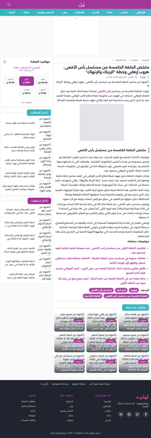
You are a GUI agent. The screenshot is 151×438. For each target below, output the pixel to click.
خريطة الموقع (79, 384)
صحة (33, 410)
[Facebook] (146, 414)
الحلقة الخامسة (92, 296)
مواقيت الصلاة (28, 401)
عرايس (124, 12)
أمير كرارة (121, 290)
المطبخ (80, 12)
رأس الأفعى (104, 91)
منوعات (31, 415)
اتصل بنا (44, 384)
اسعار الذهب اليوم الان (99, 384)
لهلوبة (134, 290)
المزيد (11, 12)
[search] (9, 4)
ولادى (95, 12)
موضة (70, 420)
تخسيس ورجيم (46, 12)
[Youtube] (121, 414)
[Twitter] (137, 414)
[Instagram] (129, 414)
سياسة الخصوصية (60, 384)
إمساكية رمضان (28, 406)
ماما (109, 12)
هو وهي (141, 12)
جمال (26, 12)
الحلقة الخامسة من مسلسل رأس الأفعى (126, 296)
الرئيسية (107, 401)
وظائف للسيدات (28, 420)
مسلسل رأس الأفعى (101, 290)
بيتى (64, 12)
